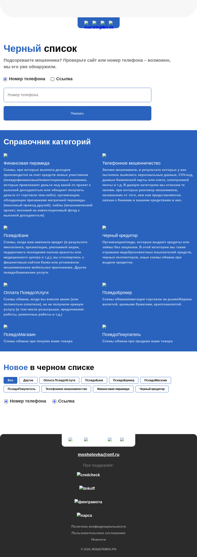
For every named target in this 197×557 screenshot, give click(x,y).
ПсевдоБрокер (123, 380)
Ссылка (64, 78)
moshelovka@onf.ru (98, 454)
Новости (98, 539)
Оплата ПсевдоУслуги (59, 380)
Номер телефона (27, 78)
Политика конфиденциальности (98, 526)
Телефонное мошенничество (66, 389)
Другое (28, 380)
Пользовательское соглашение (98, 533)
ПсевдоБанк (94, 380)
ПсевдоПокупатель (22, 389)
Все (10, 380)
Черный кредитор (152, 389)
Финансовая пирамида (113, 389)
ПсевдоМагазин (155, 380)
